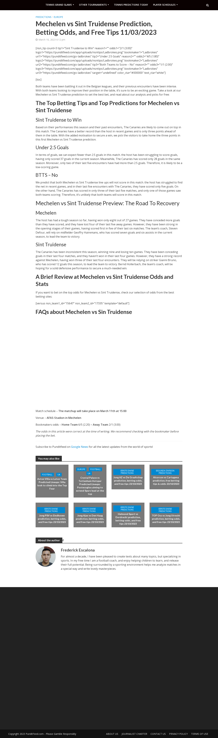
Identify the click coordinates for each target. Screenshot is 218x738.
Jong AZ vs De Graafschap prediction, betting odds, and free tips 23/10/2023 (128, 480)
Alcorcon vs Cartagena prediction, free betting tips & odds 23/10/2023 (166, 480)
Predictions (43, 17)
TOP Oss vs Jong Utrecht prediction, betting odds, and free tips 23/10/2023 (166, 518)
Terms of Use (199, 733)
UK (59, 474)
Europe (58, 17)
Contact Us (158, 733)
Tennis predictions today (131, 4)
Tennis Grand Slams (58, 4)
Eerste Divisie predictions (127, 472)
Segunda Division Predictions (165, 472)
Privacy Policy (178, 733)
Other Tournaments (93, 4)
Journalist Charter (134, 733)
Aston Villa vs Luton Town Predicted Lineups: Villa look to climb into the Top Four (52, 483)
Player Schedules (164, 4)
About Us (112, 733)
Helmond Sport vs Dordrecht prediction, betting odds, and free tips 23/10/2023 (128, 518)
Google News (79, 447)
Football (47, 474)
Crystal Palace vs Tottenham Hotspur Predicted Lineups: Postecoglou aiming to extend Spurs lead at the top (90, 485)
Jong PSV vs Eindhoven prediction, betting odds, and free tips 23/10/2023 (52, 518)
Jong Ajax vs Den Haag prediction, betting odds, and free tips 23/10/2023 (90, 518)
